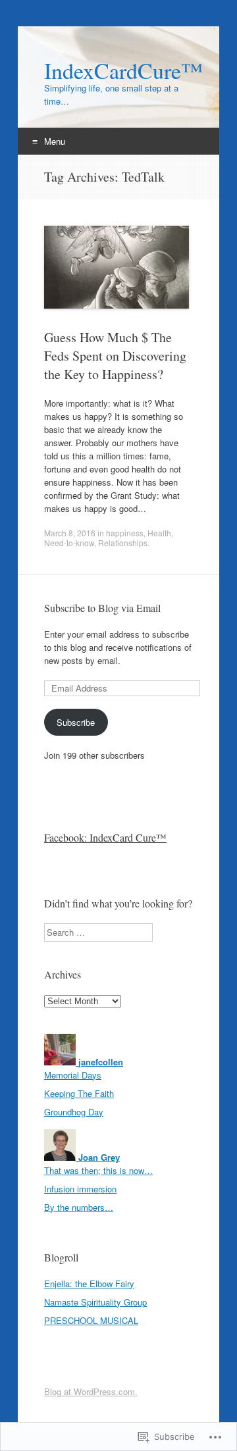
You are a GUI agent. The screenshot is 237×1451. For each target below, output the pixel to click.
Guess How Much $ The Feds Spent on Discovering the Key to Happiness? (115, 355)
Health (159, 532)
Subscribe (76, 722)
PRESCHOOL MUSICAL (91, 1320)
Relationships (122, 542)
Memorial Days (72, 1075)
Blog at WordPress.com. (91, 1391)
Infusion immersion (80, 1189)
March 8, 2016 (69, 532)
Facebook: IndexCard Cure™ (105, 837)
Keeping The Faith (79, 1093)
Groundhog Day (73, 1112)
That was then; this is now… (98, 1170)
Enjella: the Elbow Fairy (89, 1283)
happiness (125, 532)
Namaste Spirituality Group (95, 1302)
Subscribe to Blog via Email (102, 608)
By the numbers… (78, 1207)
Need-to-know (69, 542)
